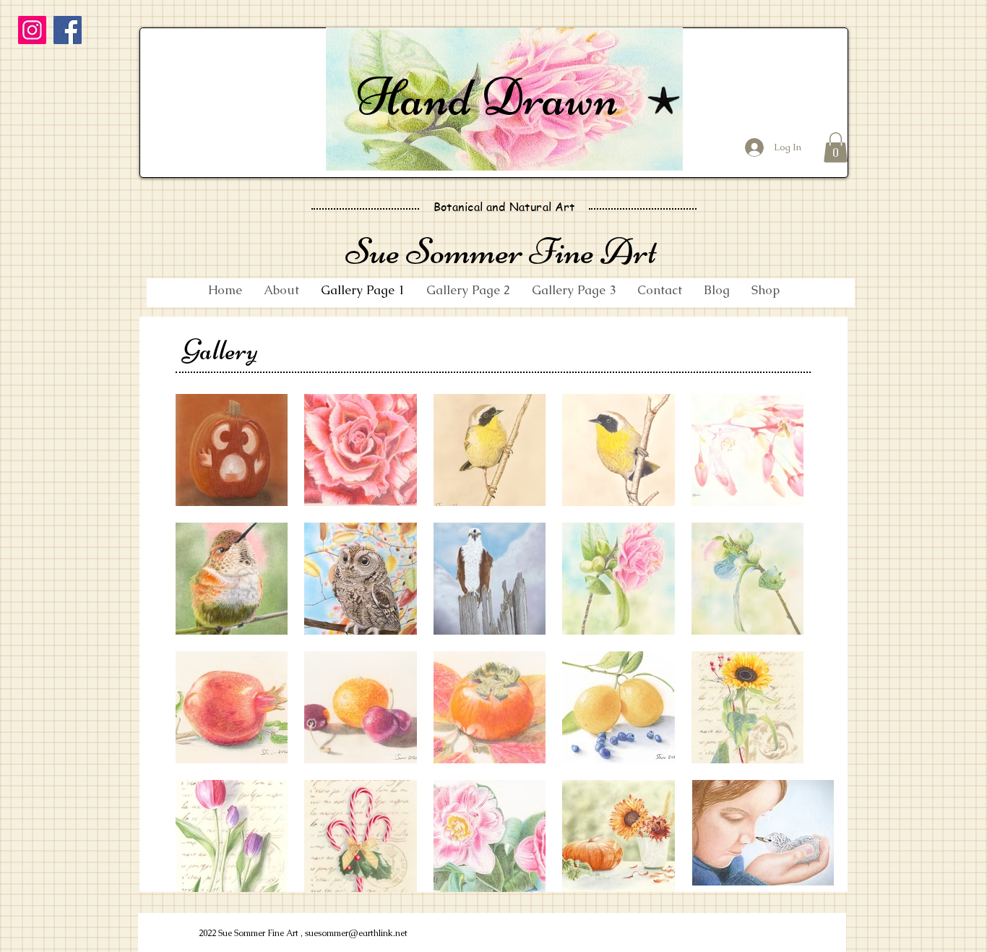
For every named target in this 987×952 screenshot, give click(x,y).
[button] (835, 147)
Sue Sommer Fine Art (501, 251)
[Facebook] (67, 30)
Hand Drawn (487, 96)
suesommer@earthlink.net (356, 933)
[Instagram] (32, 30)
